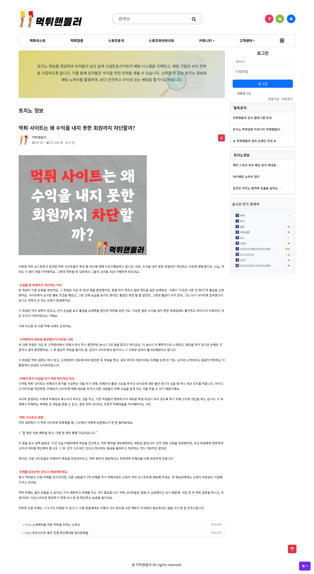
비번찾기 (287, 99)
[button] (282, 40)
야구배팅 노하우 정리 (246, 176)
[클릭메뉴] (291, 19)
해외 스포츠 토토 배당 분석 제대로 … (256, 165)
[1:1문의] (280, 19)
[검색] (193, 19)
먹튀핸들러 (39, 137)
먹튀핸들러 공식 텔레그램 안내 (252, 118)
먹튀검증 (76, 40)
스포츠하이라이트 (161, 40)
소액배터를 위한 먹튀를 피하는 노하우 (56, 524)
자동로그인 (244, 93)
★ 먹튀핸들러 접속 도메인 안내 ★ (254, 141)
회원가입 (273, 99)
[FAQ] (269, 19)
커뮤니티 (205, 40)
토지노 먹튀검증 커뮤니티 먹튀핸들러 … (258, 129)
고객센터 (245, 40)
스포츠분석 (116, 40)
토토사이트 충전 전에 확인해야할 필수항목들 (60, 533)
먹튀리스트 (38, 40)
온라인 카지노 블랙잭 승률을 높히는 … (257, 188)
